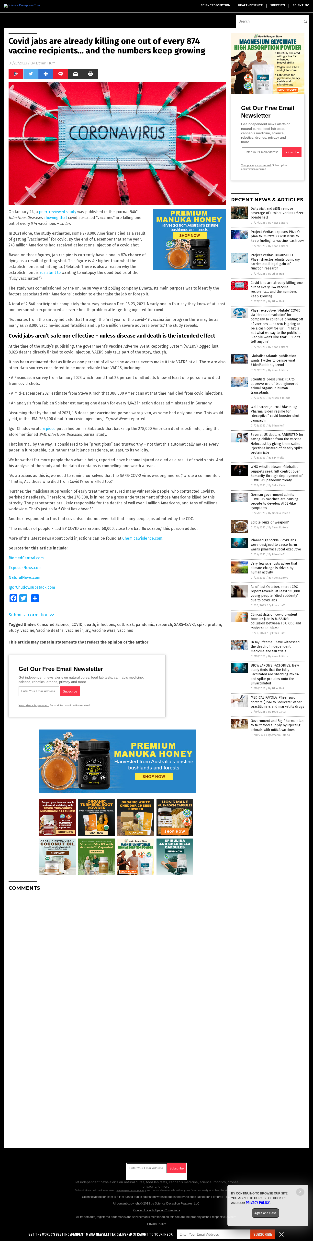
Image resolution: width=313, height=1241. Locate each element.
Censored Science (53, 624)
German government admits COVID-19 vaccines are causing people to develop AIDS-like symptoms (274, 501)
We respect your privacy (131, 1190)
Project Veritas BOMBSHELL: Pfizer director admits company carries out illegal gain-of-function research (275, 262)
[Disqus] (117, 956)
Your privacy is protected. (34, 705)
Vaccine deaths (50, 630)
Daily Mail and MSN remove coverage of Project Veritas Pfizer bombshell (277, 213)
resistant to (50, 272)
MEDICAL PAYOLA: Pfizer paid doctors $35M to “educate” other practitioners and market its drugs (277, 701)
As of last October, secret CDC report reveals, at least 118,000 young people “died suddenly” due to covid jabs (275, 593)
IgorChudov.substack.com (32, 587)
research (164, 624)
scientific (300, 5)
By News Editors (278, 222)
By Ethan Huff (276, 273)
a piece (49, 428)
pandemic (145, 624)
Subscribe (262, 1234)
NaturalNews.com (24, 577)
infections (106, 624)
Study (14, 630)
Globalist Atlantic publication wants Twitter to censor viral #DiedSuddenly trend (273, 360)
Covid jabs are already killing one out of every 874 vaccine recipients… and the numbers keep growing (277, 289)
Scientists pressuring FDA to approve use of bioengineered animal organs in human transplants (274, 386)
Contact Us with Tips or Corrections (156, 1210)
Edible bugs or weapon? (270, 522)
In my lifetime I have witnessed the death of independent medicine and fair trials (275, 646)
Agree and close (265, 1213)
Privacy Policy (156, 1224)
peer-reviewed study (57, 211)
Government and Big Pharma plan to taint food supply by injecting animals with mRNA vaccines (277, 725)
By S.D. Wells (276, 457)
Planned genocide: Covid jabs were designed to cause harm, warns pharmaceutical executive (276, 544)
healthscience (250, 5)
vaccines (125, 630)
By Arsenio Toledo (279, 398)
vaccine (27, 630)
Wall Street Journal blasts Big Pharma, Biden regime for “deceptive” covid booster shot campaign (275, 414)
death (89, 624)
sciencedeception (215, 5)
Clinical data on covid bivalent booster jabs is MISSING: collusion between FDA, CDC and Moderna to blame (276, 621)
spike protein (209, 624)
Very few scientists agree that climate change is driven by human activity (274, 567)
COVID (76, 624)
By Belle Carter (277, 485)
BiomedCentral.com (26, 558)
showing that (55, 217)
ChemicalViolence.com (142, 538)
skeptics (277, 5)
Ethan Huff (45, 63)
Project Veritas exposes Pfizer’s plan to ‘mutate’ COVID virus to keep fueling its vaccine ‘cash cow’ (277, 236)
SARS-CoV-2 (184, 624)
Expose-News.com (25, 567)
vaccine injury (78, 630)
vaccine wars (103, 630)
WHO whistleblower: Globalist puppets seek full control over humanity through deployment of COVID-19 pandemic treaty (276, 473)
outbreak (125, 624)
